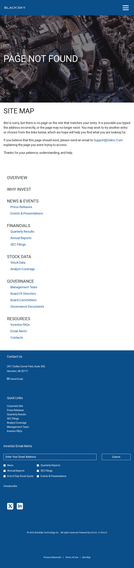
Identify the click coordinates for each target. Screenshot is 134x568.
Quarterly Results (22, 231)
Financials (18, 225)
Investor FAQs (20, 324)
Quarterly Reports (50, 465)
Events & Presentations (26, 213)
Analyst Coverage (22, 269)
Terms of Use (71, 560)
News (10, 465)
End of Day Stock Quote (20, 476)
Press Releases (21, 207)
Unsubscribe (10, 486)
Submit (116, 456)
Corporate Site (19, 406)
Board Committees (23, 300)
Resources (18, 318)
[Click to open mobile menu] (126, 8)
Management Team (23, 287)
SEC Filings (18, 244)
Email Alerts (18, 331)
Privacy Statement (52, 560)
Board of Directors (23, 293)
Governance (20, 281)
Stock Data (19, 256)
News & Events (23, 201)
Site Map (86, 560)
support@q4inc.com (108, 140)
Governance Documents (27, 306)
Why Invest (19, 189)
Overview (17, 177)
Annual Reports (21, 238)
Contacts (16, 337)
